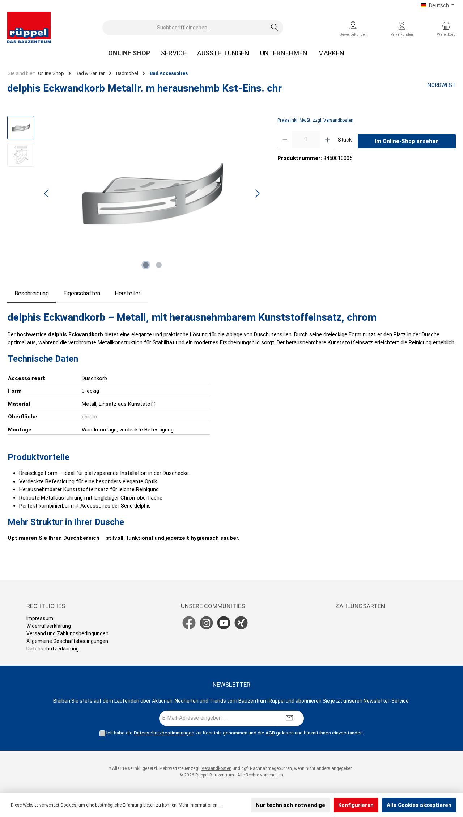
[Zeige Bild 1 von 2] (146, 265)
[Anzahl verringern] (284, 139)
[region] (135, 193)
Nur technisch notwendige (290, 805)
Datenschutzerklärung (52, 649)
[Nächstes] (257, 193)
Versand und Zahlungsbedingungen (67, 633)
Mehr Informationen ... (200, 805)
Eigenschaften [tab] (81, 293)
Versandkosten (216, 768)
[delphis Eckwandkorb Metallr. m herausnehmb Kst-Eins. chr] (152, 193)
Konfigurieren (356, 805)
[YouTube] (224, 623)
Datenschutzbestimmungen (164, 733)
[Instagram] (206, 623)
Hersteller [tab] (127, 293)
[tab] (31, 294)
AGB (270, 733)
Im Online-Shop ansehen (407, 141)
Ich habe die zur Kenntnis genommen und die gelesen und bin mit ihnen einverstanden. (235, 733)
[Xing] (241, 623)
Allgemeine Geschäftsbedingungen (67, 641)
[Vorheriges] (47, 193)
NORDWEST (442, 85)
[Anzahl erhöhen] (327, 139)
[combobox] (184, 27)
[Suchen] (274, 27)
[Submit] (289, 718)
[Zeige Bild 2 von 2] (159, 265)
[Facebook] (189, 623)
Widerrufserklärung (48, 626)
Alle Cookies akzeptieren (419, 805)
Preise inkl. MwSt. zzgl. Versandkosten (315, 120)
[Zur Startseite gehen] (29, 27)
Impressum (39, 618)
